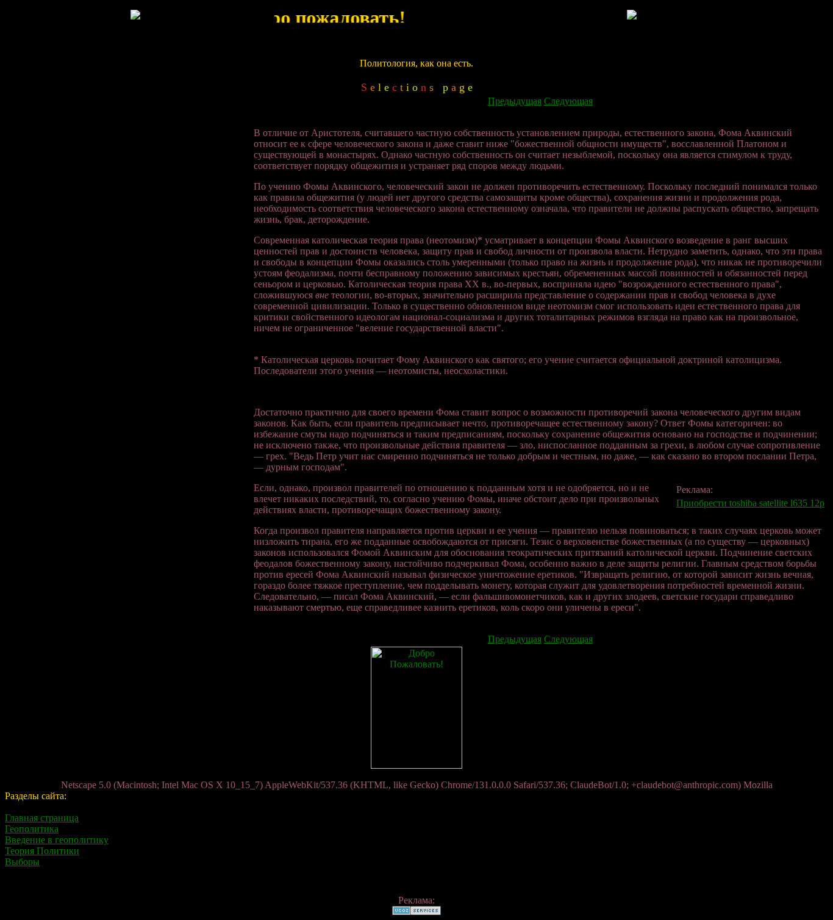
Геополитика (32, 829)
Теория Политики (42, 851)
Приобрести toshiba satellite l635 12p (750, 503)
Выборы (22, 862)
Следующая (568, 101)
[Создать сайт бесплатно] (416, 912)
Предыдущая (515, 101)
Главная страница (42, 818)
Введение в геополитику (57, 840)
